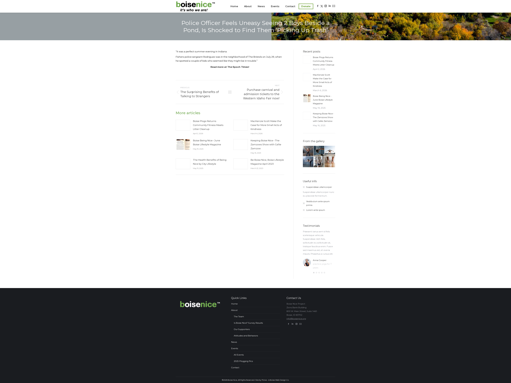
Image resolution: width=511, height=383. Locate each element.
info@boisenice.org (296, 318)
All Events (239, 355)
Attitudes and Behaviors (246, 335)
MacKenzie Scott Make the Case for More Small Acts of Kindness (266, 125)
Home (234, 304)
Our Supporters (242, 329)
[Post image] (183, 125)
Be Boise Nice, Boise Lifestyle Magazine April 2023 (267, 162)
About (234, 310)
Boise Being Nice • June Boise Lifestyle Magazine (207, 142)
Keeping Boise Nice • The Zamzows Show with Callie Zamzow (266, 144)
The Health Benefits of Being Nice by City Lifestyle (209, 162)
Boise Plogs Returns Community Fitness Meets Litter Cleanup (208, 125)
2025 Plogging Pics (243, 361)
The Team (239, 316)
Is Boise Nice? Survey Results (248, 323)
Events (234, 348)
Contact (235, 367)
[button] (313, 272)
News (234, 342)
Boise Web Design (278, 380)
